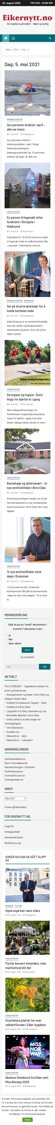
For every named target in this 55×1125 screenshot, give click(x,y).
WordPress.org (13, 843)
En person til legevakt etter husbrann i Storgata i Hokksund (25, 221)
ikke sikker (15, 643)
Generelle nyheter (15, 119)
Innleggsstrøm (12, 831)
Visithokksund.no (14, 771)
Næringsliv (29, 301)
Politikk (18, 906)
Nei (11, 639)
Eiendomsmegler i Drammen (20, 767)
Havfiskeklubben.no (15, 759)
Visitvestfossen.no (15, 775)
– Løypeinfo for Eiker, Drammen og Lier (25, 711)
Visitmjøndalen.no (14, 779)
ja (10, 635)
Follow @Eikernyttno (15, 807)
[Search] (50, 38)
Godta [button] (27, 1120)
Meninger (9, 906)
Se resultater (27, 657)
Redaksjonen (28, 134)
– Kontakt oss (12, 732)
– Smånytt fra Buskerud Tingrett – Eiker (26, 703)
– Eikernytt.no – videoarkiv (19, 740)
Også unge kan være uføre (22, 910)
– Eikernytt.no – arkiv (16, 736)
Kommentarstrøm (14, 837)
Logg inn (9, 826)
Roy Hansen (28, 231)
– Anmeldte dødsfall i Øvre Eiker (22, 715)
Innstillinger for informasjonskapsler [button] (27, 1114)
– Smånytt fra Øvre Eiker (18, 707)
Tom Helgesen (31, 1029)
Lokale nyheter (13, 212)
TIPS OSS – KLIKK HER (41, 3)
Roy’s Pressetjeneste (16, 763)
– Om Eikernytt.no (14, 727)
